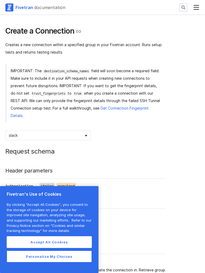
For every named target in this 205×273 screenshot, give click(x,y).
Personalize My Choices (49, 256)
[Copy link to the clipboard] (78, 31)
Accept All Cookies (49, 242)
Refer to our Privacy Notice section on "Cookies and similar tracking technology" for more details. (49, 225)
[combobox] (9, 135)
